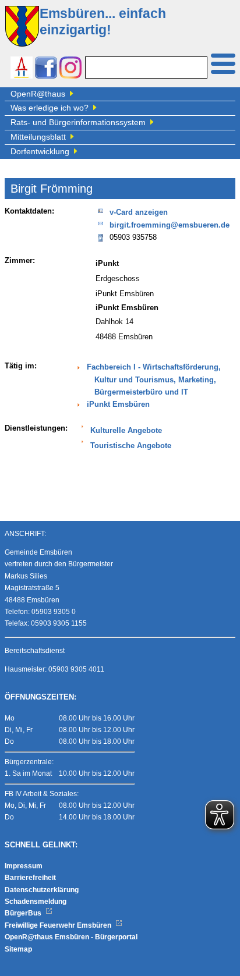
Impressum (24, 866)
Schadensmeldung (35, 901)
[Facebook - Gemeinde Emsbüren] (46, 68)
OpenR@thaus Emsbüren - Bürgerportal (71, 937)
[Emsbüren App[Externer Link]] (21, 68)
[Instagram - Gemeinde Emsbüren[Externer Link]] (70, 68)
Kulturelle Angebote (126, 431)
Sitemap (18, 949)
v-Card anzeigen (139, 212)
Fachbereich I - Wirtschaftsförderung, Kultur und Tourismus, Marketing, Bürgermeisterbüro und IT (154, 379)
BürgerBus (24, 913)
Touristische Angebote (130, 446)
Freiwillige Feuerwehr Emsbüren (59, 925)
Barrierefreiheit (30, 878)
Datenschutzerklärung (42, 890)
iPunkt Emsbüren (118, 404)
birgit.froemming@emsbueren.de (170, 225)
